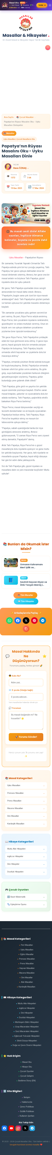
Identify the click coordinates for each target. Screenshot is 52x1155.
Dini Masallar (26, 977)
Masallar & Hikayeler (26, 35)
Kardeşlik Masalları (26, 987)
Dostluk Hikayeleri (26, 1017)
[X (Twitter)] (25, 1128)
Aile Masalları (26, 982)
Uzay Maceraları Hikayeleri (26, 1027)
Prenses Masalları (26, 959)
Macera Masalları (26, 973)
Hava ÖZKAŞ (21, 168)
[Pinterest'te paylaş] (34, 620)
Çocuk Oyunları (26, 1071)
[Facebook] (4, 1128)
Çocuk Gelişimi (26, 1076)
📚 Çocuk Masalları (25, 117)
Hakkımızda (26, 1102)
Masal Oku (26, 1062)
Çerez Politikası (26, 1107)
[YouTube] (11, 1128)
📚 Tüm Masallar (25, 595)
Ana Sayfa (8, 117)
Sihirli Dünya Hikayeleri (26, 1041)
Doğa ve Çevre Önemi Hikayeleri (26, 1045)
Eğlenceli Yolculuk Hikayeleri (26, 1036)
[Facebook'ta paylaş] (17, 620)
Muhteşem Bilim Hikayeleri (26, 1022)
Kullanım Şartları (26, 1116)
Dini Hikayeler (26, 1013)
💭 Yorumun (15, 708)
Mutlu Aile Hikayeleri (26, 1003)
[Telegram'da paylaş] (42, 620)
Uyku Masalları (16, 257)
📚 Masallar (9, 133)
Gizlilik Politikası (26, 1111)
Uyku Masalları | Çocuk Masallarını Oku (19, 139)
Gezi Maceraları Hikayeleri (26, 1031)
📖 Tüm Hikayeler (26, 601)
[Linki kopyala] (26, 628)
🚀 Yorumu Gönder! (26, 737)
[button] (48, 47)
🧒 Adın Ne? (15, 676)
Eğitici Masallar (26, 954)
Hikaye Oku (26, 1067)
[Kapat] (49, 5)
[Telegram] (32, 1128)
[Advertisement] (26, 88)
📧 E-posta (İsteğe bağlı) (21, 690)
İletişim (26, 1097)
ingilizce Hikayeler (26, 1008)
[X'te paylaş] (26, 620)
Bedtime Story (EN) (26, 1081)
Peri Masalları (26, 945)
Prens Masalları (26, 963)
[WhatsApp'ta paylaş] (9, 620)
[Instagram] (18, 1128)
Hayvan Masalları (26, 968)
